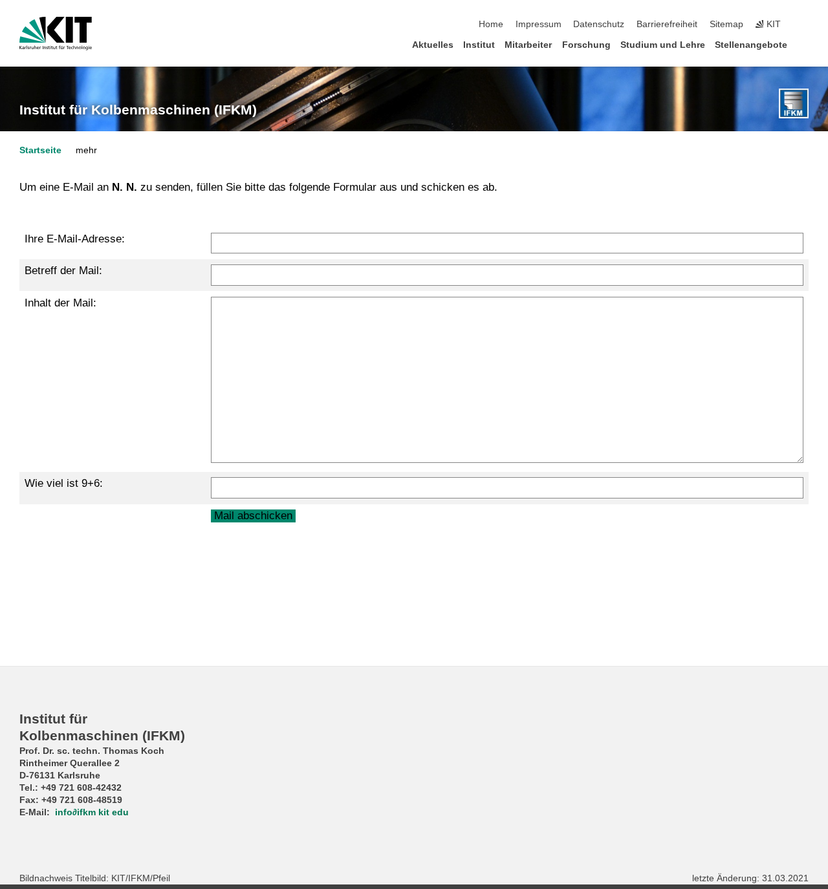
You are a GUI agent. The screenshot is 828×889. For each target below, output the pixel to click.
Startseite (40, 150)
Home (491, 24)
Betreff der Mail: (63, 270)
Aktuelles (432, 45)
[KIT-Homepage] (55, 33)
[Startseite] (805, 44)
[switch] (805, 24)
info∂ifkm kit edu (92, 812)
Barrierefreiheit (667, 24)
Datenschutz (598, 24)
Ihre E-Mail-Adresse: (75, 239)
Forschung (586, 45)
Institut (479, 45)
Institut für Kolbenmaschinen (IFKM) (138, 110)
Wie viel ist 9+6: (64, 483)
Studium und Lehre (662, 45)
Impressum (538, 24)
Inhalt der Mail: (60, 303)
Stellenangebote (751, 45)
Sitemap (726, 24)
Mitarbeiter (528, 45)
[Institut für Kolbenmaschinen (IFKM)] (794, 103)
